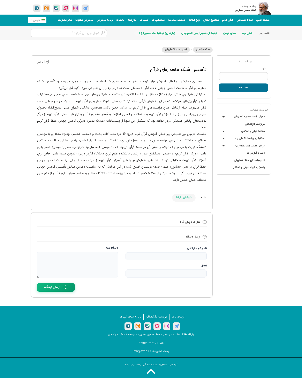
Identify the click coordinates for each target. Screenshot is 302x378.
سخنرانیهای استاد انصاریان (249, 138)
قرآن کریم (227, 20)
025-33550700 (147, 343)
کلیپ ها (144, 20)
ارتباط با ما (178, 316)
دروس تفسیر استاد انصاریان (250, 146)
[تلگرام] (85, 8)
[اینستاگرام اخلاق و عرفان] (75, 8)
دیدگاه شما (112, 248)
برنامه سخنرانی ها (130, 316)
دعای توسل (229, 33)
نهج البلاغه (194, 20)
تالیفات (120, 20)
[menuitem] (263, 20)
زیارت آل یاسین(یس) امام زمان (199, 33)
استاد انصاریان (245, 20)
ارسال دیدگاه (52, 287)
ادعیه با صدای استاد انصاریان (249, 160)
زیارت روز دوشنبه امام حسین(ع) (157, 33)
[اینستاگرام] (166, 326)
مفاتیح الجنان (211, 20)
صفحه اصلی (263, 20)
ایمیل (204, 266)
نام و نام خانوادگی (197, 248)
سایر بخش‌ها (65, 20)
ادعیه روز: (264, 33)
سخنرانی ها (158, 20)
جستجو (243, 87)
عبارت (264, 68)
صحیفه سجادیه (176, 20)
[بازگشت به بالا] (151, 371)
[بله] (56, 8)
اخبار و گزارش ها (256, 153)
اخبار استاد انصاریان (176, 49)
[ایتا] (46, 8)
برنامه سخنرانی (105, 20)
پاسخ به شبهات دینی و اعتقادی (248, 167)
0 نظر (40, 62)
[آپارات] (65, 8)
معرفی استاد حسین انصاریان (249, 116)
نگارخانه (132, 20)
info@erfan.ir (141, 351)
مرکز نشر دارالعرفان (255, 124)
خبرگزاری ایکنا (183, 197)
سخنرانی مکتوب (84, 20)
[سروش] (36, 8)
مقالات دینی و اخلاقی (253, 131)
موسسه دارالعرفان (156, 316)
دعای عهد (247, 33)
